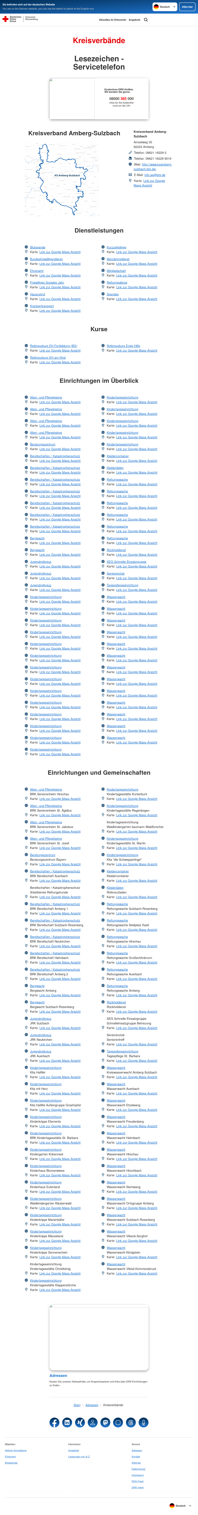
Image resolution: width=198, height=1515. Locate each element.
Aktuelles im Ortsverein (112, 19)
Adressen (58, 1375)
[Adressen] (99, 1337)
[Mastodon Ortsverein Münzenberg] (105, 1422)
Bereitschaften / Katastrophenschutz (55, 456)
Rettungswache (117, 479)
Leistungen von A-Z (79, 1456)
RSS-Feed (137, 1481)
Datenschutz (138, 1469)
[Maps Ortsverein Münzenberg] (93, 1422)
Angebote (134, 19)
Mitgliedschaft (116, 270)
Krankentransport (42, 306)
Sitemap (136, 1463)
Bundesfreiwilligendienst (46, 259)
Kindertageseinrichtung (46, 597)
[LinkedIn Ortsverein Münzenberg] (67, 1422)
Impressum (138, 1475)
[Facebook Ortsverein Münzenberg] (54, 1422)
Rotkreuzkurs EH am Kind (48, 357)
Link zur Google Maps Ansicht (149, 182)
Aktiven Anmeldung (15, 1450)
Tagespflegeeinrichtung (122, 585)
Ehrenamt (36, 270)
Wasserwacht (116, 597)
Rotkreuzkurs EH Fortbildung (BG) (53, 345)
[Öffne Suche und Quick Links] (145, 19)
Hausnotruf (37, 294)
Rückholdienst (116, 550)
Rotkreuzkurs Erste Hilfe (123, 345)
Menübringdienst (118, 259)
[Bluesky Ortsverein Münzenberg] (118, 1422)
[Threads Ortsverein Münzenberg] (131, 1422)
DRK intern (138, 1487)
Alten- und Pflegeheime (46, 397)
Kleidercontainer (118, 456)
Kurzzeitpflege (116, 247)
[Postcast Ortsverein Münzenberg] (143, 1422)
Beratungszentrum (42, 444)
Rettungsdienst (117, 282)
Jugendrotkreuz (40, 561)
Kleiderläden (115, 467)
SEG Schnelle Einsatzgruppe (126, 561)
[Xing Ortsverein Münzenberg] (80, 1422)
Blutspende (37, 247)
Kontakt (136, 1456)
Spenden (113, 294)
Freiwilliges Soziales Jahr (47, 282)
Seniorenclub (116, 573)
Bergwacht (37, 538)
